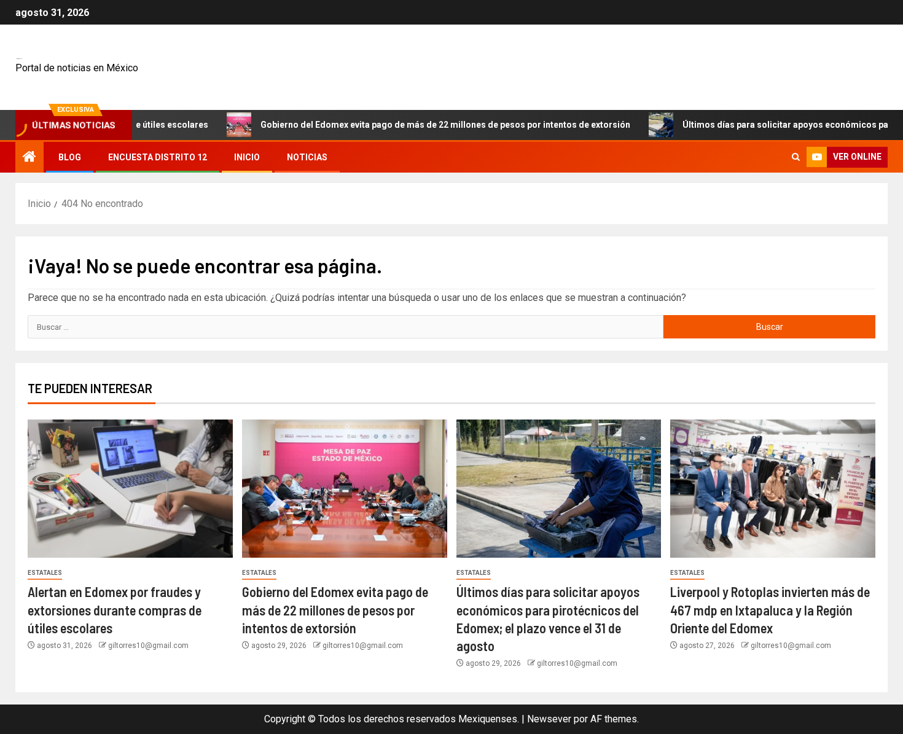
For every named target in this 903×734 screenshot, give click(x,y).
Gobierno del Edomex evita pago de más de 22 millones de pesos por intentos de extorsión (419, 125)
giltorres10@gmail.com (148, 645)
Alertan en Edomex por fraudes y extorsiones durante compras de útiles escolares (114, 610)
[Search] (795, 157)
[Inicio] (29, 157)
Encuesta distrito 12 (157, 157)
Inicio (247, 157)
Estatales (45, 572)
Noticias (307, 157)
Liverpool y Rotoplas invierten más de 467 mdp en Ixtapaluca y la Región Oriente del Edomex (770, 610)
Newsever (549, 719)
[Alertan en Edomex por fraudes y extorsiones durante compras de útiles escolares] (130, 489)
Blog (69, 157)
